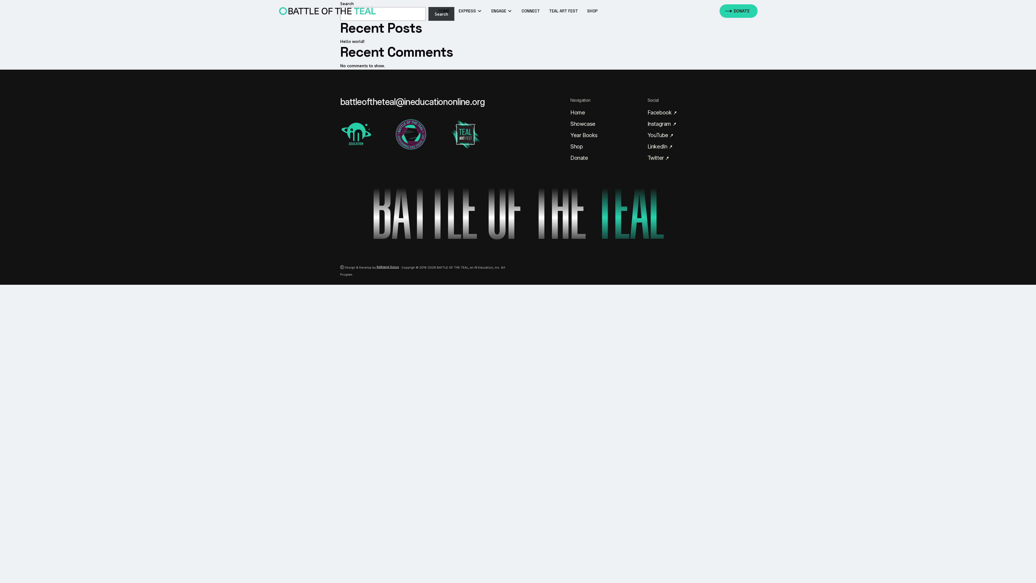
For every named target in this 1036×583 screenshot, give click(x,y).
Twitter (656, 158)
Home (443, 10)
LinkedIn (658, 146)
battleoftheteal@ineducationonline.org (412, 101)
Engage (499, 10)
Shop (576, 146)
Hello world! (352, 41)
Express (468, 10)
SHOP (592, 10)
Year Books (584, 135)
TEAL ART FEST (563, 10)
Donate (579, 158)
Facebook (660, 112)
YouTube (659, 135)
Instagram (660, 124)
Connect (531, 10)
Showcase (582, 124)
